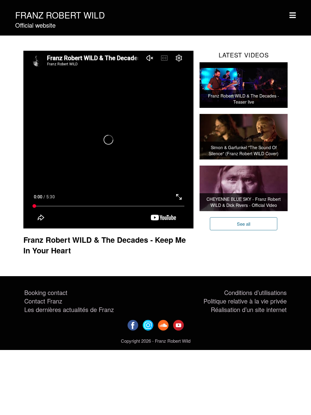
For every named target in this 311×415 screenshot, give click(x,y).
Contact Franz (43, 301)
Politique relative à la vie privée (245, 301)
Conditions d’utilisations (255, 292)
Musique (34, 42)
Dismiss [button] (241, 5)
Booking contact (45, 292)
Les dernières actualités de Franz (69, 309)
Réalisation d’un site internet (249, 309)
